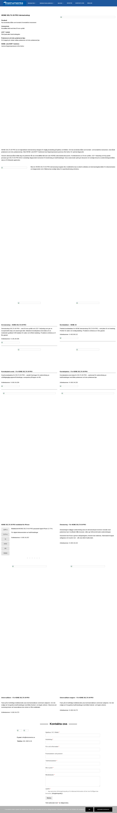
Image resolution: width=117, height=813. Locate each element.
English (89, 3)
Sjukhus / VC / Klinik (52, 732)
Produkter (31, 3)
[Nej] (115, 809)
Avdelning (49, 739)
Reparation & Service (46, 3)
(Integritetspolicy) (57, 793)
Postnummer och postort (54, 753)
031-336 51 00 (27, 741)
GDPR (47, 789)
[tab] (5, 530)
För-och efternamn (52, 746)
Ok (89, 809)
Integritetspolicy (103, 809)
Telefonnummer (51, 760)
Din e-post (49, 767)
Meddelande (50, 775)
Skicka (49, 798)
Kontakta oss (79, 3)
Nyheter (69, 3)
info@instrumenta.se (28, 737)
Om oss (60, 3)
